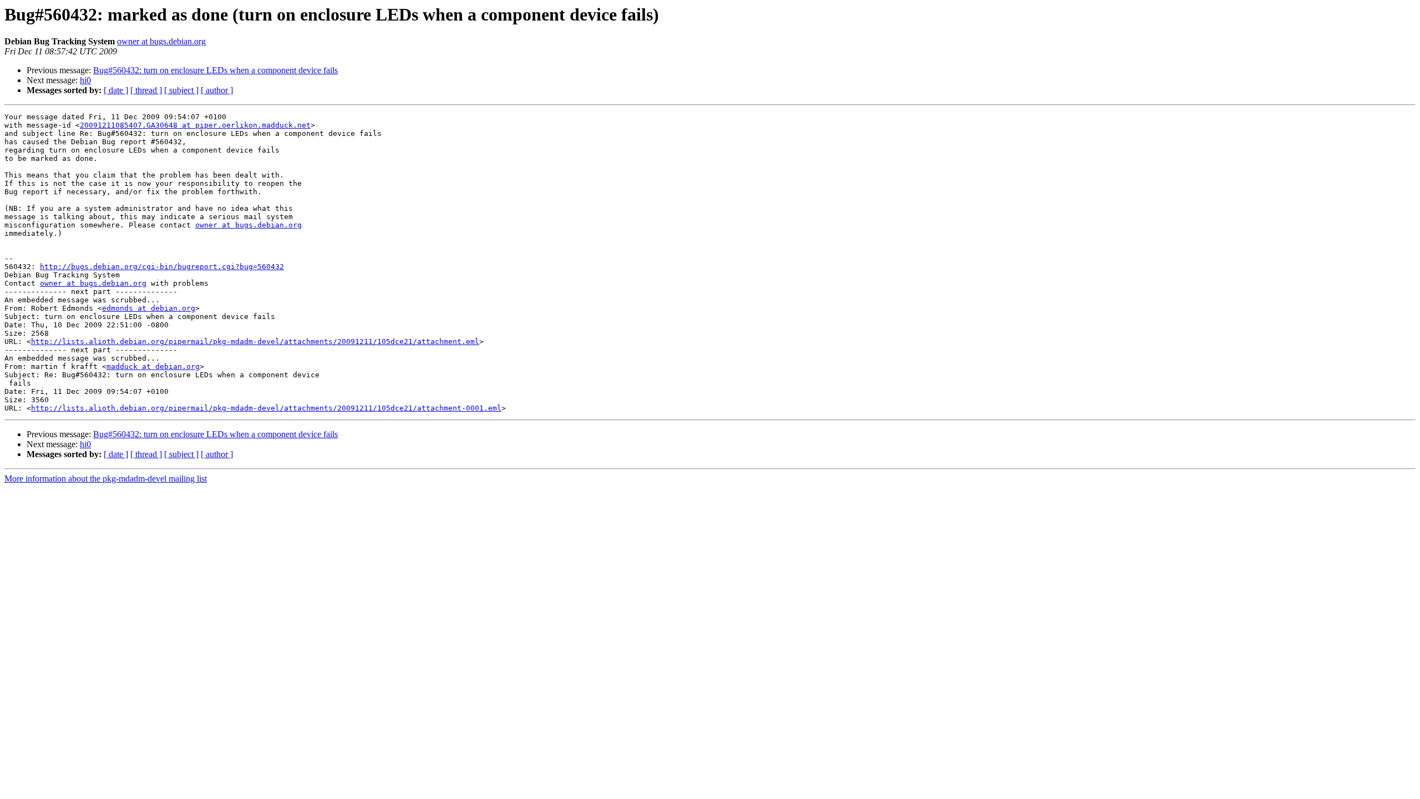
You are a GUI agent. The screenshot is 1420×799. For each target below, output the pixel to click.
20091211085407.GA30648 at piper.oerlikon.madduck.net (195, 125)
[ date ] (116, 90)
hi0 (85, 80)
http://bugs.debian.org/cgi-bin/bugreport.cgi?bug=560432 (162, 266)
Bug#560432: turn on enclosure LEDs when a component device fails (215, 70)
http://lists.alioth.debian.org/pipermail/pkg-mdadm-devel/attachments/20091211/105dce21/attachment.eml (255, 341)
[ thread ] (146, 90)
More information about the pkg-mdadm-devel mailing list (105, 478)
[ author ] (217, 90)
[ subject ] (181, 90)
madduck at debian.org (153, 366)
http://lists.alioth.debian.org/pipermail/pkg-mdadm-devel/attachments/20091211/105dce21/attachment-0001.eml (266, 408)
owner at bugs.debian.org (161, 41)
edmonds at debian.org (148, 308)
